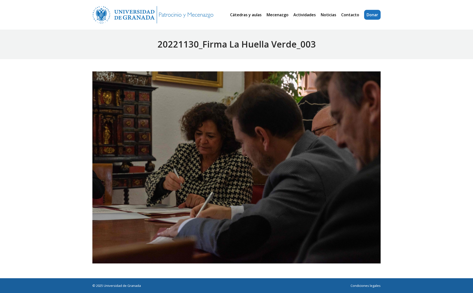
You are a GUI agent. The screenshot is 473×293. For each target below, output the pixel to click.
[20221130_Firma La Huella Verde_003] (236, 167)
